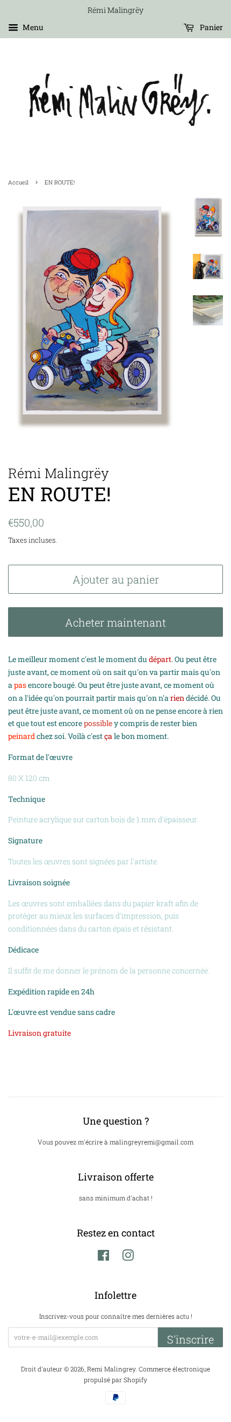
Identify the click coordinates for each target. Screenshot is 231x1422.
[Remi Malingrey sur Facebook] (103, 1258)
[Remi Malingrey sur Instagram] (128, 1258)
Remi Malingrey (111, 1369)
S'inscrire (190, 1339)
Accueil (18, 182)
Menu (32, 27)
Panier (210, 27)
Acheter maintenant (115, 622)
